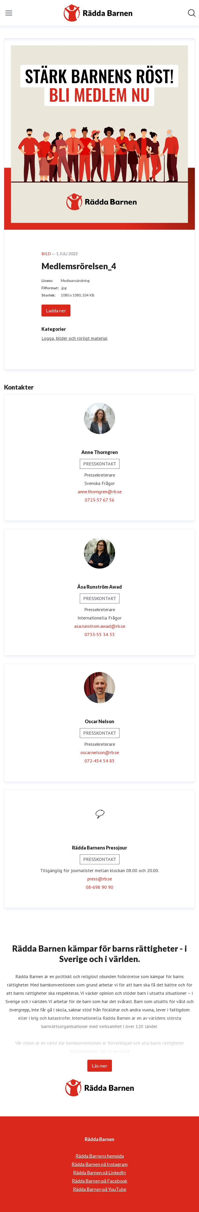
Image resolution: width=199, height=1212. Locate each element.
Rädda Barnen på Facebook (99, 1181)
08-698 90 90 (99, 887)
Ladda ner (56, 310)
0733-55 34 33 (99, 634)
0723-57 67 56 (99, 500)
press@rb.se (99, 879)
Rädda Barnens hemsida (99, 1156)
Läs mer (100, 1066)
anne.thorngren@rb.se (100, 492)
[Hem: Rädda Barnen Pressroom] (98, 13)
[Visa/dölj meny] (9, 13)
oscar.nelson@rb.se (99, 752)
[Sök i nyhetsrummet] (192, 13)
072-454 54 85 (99, 761)
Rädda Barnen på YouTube (99, 1189)
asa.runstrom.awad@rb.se (99, 626)
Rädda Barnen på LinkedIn (99, 1172)
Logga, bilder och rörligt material (74, 338)
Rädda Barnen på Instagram (99, 1164)
